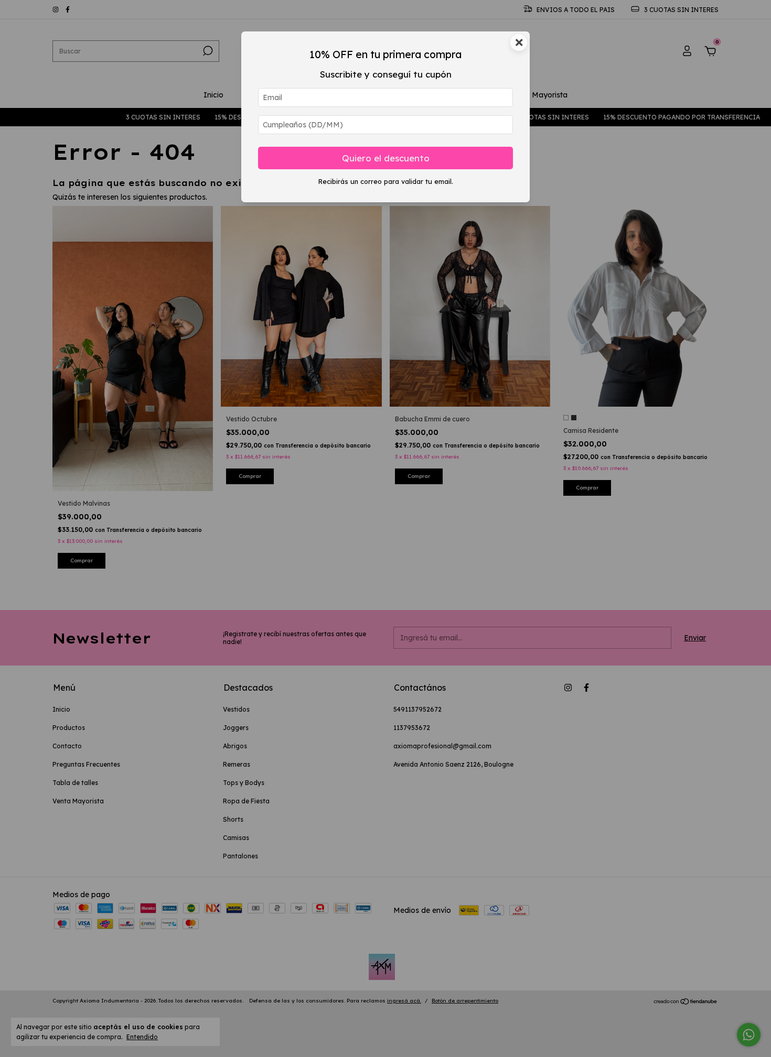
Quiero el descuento (386, 158)
